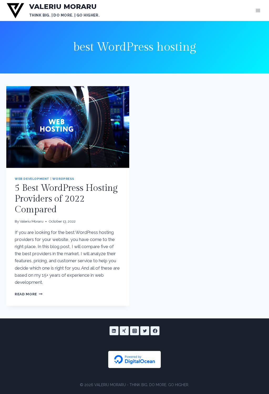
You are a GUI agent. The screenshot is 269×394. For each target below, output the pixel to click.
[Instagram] (134, 330)
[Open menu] (258, 10)
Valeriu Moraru (31, 221)
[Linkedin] (114, 330)
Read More (29, 294)
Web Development (32, 179)
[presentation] (67, 127)
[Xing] (124, 330)
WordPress (63, 179)
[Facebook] (155, 330)
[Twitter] (144, 330)
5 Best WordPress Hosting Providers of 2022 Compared (66, 199)
